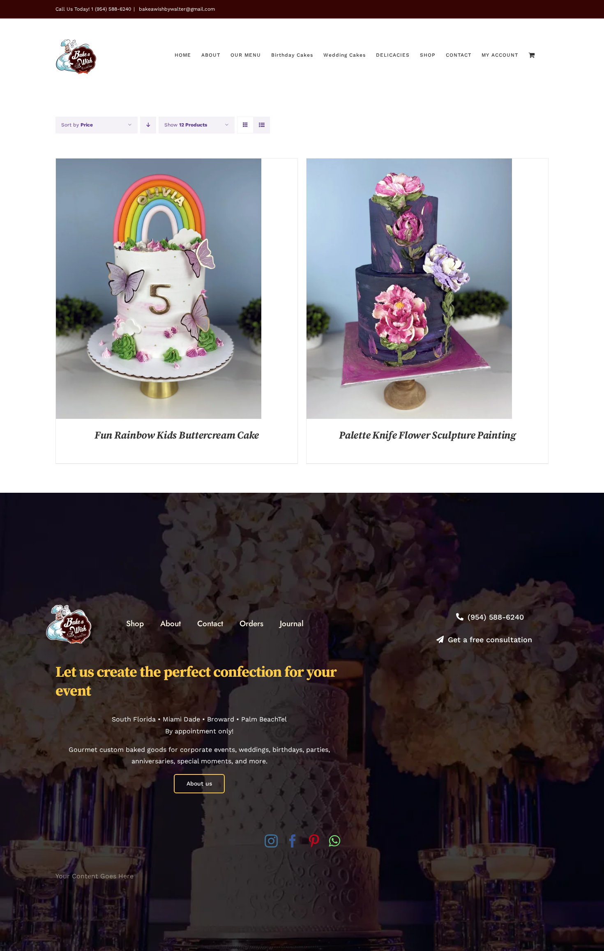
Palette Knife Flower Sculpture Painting (427, 435)
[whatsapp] (334, 841)
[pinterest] (313, 841)
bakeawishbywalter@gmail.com (176, 9)
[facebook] (292, 841)
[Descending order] (148, 125)
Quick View (159, 290)
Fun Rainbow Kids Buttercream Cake (177, 435)
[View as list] (262, 125)
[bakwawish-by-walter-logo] (69, 608)
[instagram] (271, 841)
